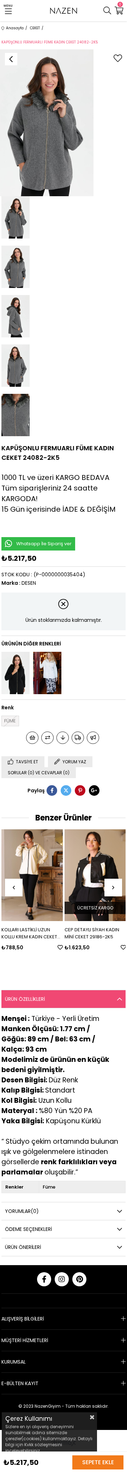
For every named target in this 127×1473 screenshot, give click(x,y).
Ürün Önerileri (23, 1247)
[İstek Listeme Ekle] (32, 738)
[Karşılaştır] (47, 738)
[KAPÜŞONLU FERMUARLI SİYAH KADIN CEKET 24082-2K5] (15, 673)
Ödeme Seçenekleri (28, 1229)
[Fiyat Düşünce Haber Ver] (62, 738)
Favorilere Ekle (8, 947)
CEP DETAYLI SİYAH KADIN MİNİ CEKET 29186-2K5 (40, 933)
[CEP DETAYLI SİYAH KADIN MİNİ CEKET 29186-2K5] (43, 875)
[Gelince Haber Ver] (93, 738)
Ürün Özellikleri (25, 999)
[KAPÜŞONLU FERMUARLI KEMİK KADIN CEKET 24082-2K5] (47, 673)
